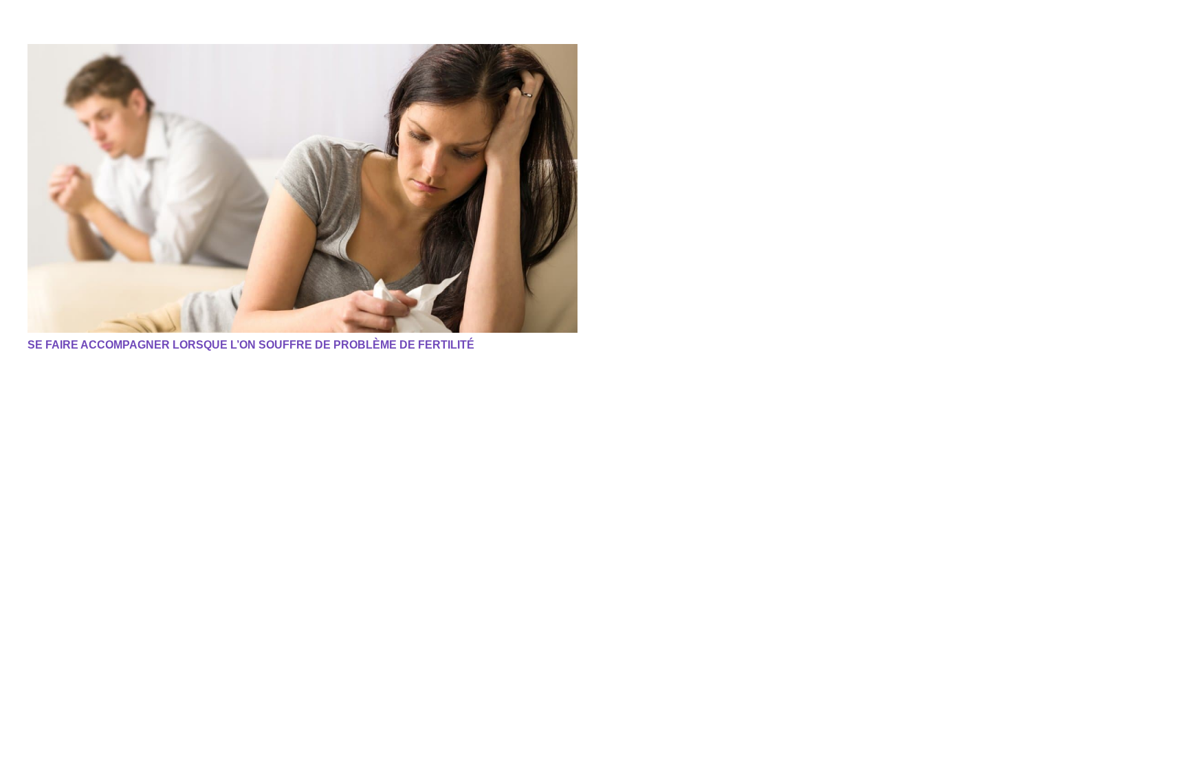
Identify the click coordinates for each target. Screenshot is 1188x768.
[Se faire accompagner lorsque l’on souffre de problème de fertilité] (303, 188)
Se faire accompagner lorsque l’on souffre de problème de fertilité (251, 345)
